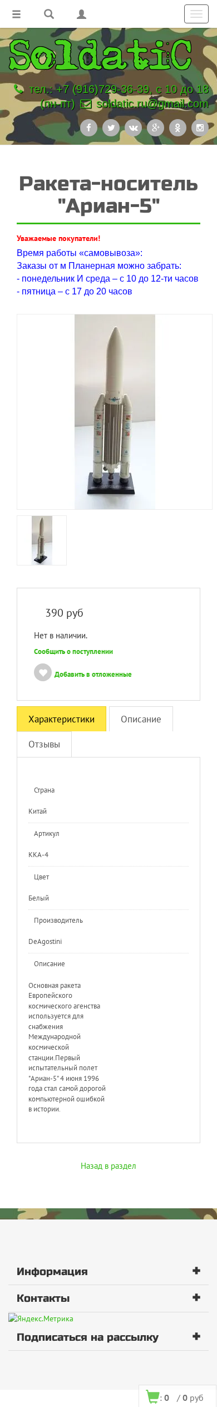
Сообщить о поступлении (73, 651)
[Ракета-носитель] (115, 411)
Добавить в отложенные (93, 674)
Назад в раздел (108, 1165)
